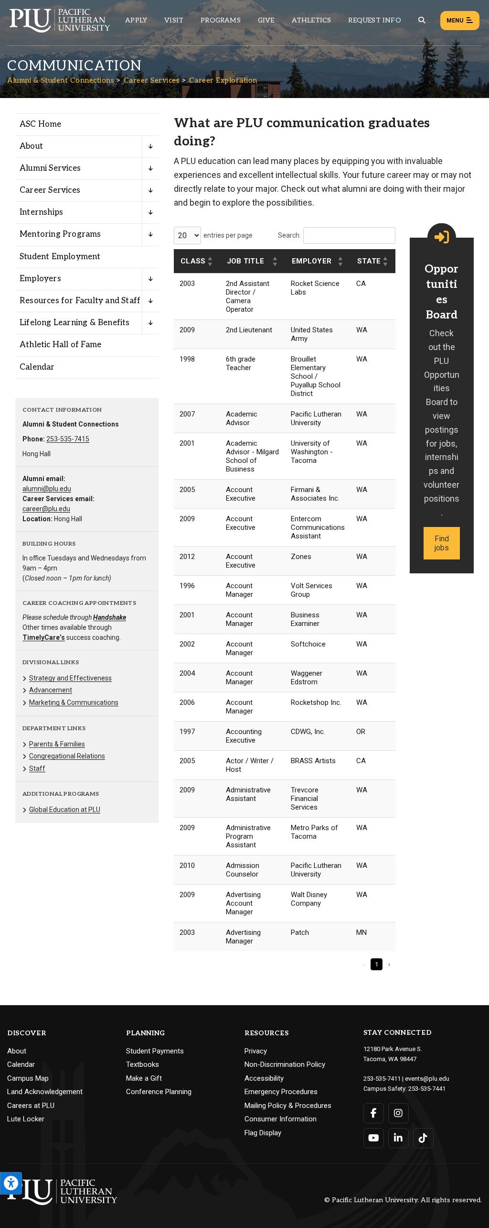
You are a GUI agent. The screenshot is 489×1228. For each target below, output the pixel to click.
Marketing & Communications (73, 702)
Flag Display (262, 1133)
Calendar (37, 367)
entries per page (228, 235)
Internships (41, 212)
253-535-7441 (427, 1088)
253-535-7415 (67, 439)
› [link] (389, 964)
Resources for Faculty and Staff (80, 301)
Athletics (311, 20)
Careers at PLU (30, 1105)
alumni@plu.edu (46, 489)
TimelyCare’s (43, 637)
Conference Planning (158, 1091)
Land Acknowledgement (45, 1091)
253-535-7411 (382, 1078)
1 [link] (376, 964)
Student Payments (155, 1051)
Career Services (152, 80)
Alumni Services (50, 168)
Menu (454, 20)
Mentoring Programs (60, 234)
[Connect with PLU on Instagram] (398, 1113)
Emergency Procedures (281, 1091)
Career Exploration (223, 80)
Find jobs (442, 543)
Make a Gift (144, 1078)
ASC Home (41, 124)
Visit (173, 20)
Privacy (255, 1051)
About (31, 146)
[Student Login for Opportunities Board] (441, 237)
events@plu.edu (427, 1078)
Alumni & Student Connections (60, 80)
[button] (210, 261)
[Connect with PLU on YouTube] (373, 1138)
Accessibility (264, 1078)
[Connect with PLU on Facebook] (373, 1113)
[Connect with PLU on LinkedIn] (398, 1138)
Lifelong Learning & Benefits (75, 323)
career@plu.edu (46, 509)
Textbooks (142, 1064)
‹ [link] (363, 964)
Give (266, 20)
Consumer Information (280, 1119)
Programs (221, 20)
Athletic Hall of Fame (60, 345)
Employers (40, 279)
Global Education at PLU (64, 809)
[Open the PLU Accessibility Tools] (11, 1183)
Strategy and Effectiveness (70, 678)
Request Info (374, 20)
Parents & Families (57, 744)
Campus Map (28, 1078)
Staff (37, 768)
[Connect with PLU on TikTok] (423, 1138)
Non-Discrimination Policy (284, 1064)
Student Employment (60, 257)
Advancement (50, 690)
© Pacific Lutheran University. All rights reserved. (403, 1200)
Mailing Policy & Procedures (287, 1105)
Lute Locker (25, 1119)
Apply (136, 20)
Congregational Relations (67, 756)
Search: (289, 235)
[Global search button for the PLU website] (422, 20)
